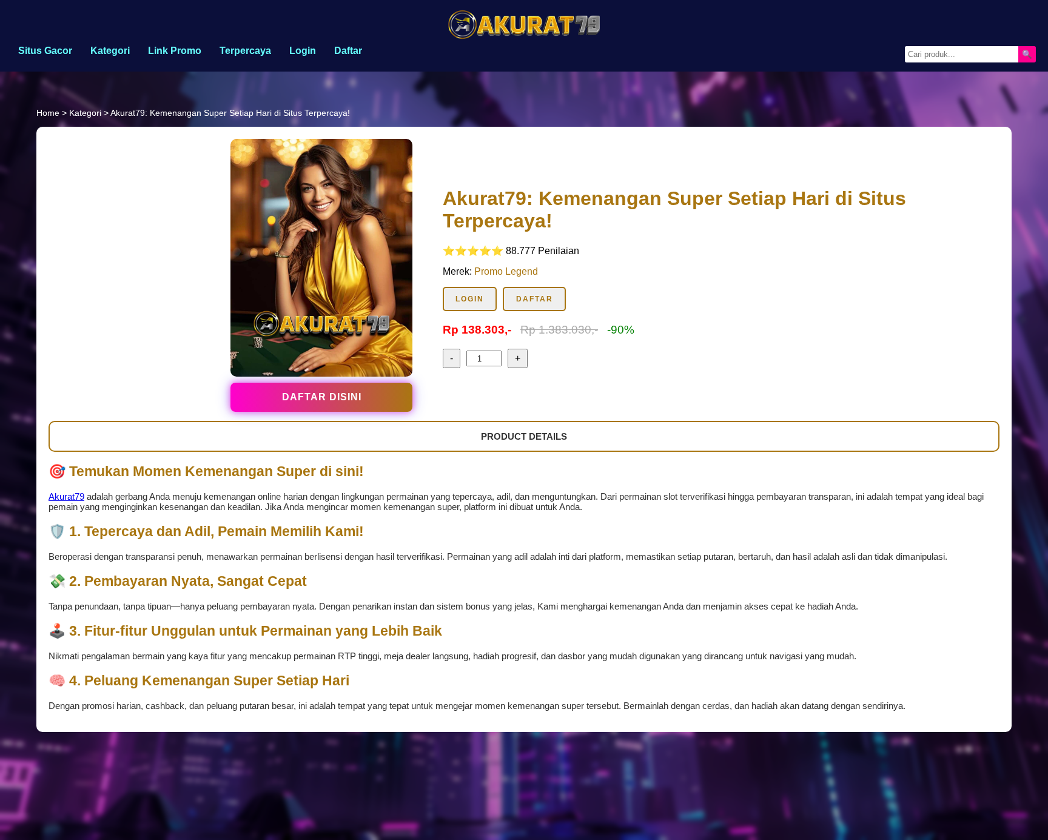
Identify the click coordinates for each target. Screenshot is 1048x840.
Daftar (348, 50)
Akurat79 (66, 496)
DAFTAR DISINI (321, 397)
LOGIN (469, 299)
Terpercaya (245, 50)
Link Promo (174, 50)
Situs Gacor (45, 50)
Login (302, 50)
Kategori (110, 50)
